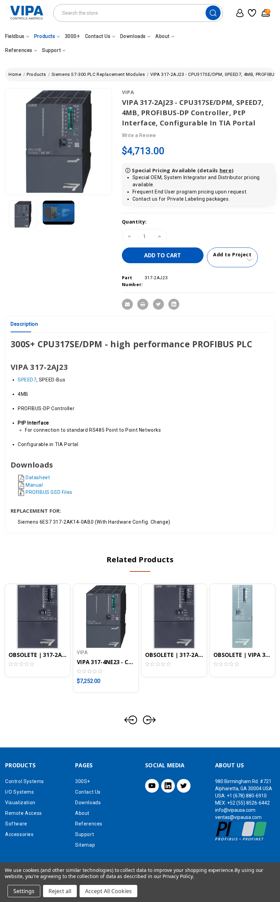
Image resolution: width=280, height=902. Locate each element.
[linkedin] (168, 786)
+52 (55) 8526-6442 (248, 803)
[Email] (127, 304)
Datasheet (38, 477)
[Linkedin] (173, 304)
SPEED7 (27, 379)
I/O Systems (19, 792)
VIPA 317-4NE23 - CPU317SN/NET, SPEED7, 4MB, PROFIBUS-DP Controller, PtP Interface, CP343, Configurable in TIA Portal (106, 662)
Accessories (19, 834)
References (18, 50)
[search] (213, 12)
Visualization (20, 802)
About (162, 36)
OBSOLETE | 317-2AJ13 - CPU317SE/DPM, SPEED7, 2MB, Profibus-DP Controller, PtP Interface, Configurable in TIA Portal (38, 655)
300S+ (72, 36)
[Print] (142, 304)
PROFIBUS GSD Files (49, 492)
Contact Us (98, 36)
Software (16, 823)
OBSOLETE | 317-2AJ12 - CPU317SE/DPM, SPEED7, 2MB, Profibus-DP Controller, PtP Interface (174, 655)
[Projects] (251, 13)
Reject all (59, 891)
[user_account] (238, 13)
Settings (23, 891)
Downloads (133, 36)
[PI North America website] (241, 830)
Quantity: (134, 221)
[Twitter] (158, 304)
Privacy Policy (177, 876)
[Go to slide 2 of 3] (149, 720)
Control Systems (24, 781)
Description (24, 324)
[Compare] (45, 608)
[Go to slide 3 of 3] (131, 720)
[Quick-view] (29, 608)
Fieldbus (15, 36)
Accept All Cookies (108, 891)
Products (44, 36)
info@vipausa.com (235, 810)
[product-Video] (58, 212)
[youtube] (152, 786)
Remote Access (23, 813)
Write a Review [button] (139, 135)
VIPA (128, 92)
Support (51, 50)
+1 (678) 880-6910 (247, 795)
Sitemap (85, 845)
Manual (34, 485)
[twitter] (184, 786)
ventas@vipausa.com (238, 817)
